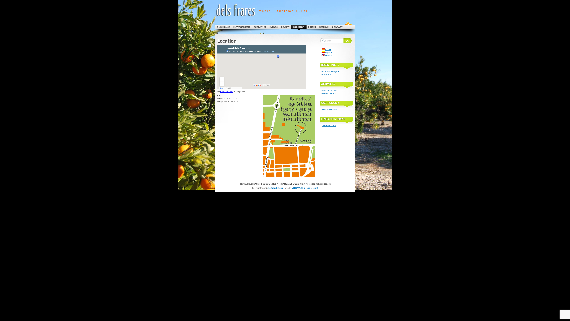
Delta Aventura (328, 93)
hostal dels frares (275, 188)
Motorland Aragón (330, 71)
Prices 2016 (327, 74)
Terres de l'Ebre (329, 125)
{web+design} (305, 188)
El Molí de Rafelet (329, 109)
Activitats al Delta (329, 90)
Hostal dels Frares (226, 92)
